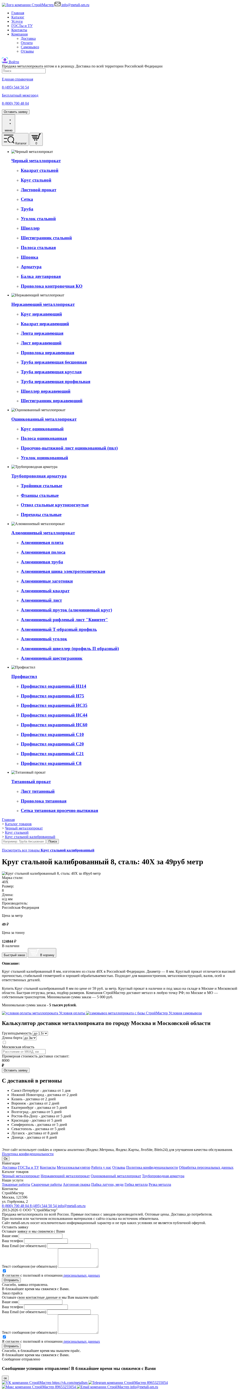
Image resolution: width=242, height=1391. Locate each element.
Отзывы (27, 51)
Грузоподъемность (17, 1033)
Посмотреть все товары (48, 850)
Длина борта (12, 1038)
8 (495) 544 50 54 (44, 1206)
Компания (19, 34)
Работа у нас (101, 1167)
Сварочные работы (46, 1184)
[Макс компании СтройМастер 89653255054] (39, 1387)
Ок (6, 1158)
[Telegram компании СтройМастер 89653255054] (128, 1383)
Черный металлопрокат (21, 1176)
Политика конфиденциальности (28, 1154)
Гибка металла (136, 1184)
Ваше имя (10, 1236)
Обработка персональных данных (206, 1167)
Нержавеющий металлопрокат (65, 1176)
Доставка (28, 38)
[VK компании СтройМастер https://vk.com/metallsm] (45, 1383)
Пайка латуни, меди (107, 1184)
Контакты (19, 30)
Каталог (17, 17)
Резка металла (160, 1184)
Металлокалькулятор (73, 1167)
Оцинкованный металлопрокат (116, 1176)
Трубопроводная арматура (163, 1176)
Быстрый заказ (14, 955)
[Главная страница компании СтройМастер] (28, 5)
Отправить (11, 1280)
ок (5, 1378)
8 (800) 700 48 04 (16, 1206)
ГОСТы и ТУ (22, 26)
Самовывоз (30, 47)
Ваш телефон (12, 1241)
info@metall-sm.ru (72, 1206)
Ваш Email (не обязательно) (24, 1246)
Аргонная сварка (76, 1184)
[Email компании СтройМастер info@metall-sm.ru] (117, 1387)
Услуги (17, 21)
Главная (17, 13)
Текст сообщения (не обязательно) (29, 1266)
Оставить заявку (16, 112)
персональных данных (81, 1275)
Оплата (27, 43)
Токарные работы (16, 1184)
